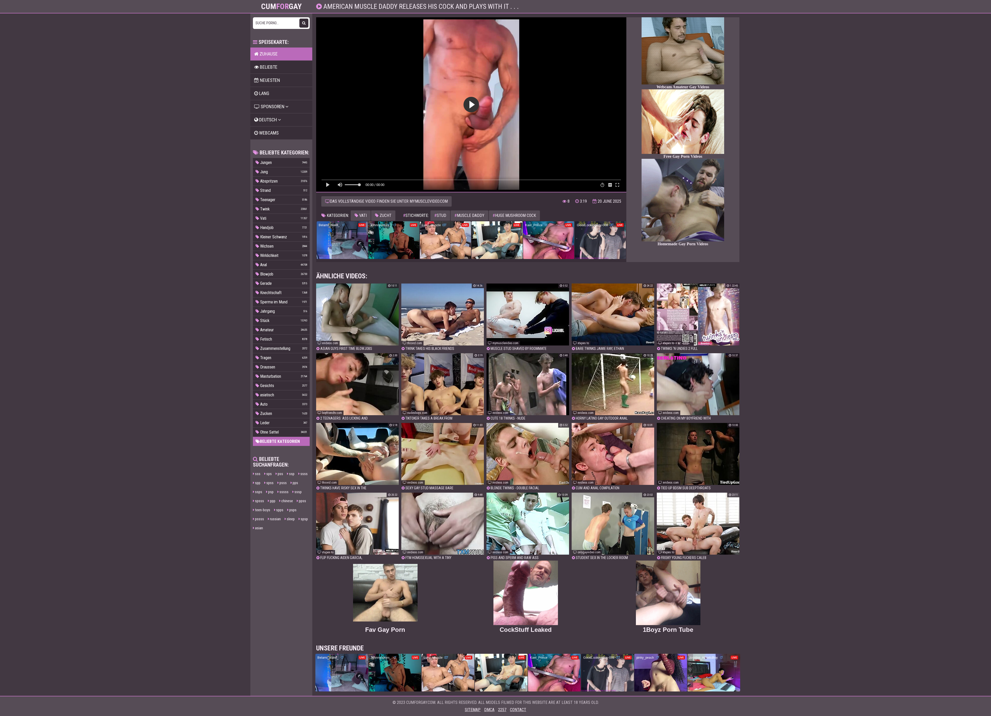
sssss (284, 492)
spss (270, 483)
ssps (258, 492)
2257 (502, 709)
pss (280, 473)
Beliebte (268, 67)
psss (283, 483)
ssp (291, 473)
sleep (290, 519)
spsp (304, 519)
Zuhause (268, 54)
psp (270, 492)
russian (275, 519)
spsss (259, 501)
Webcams (268, 133)
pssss (259, 519)
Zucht (385, 215)
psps (293, 510)
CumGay (281, 6)
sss (257, 473)
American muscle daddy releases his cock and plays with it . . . (420, 6)
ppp (272, 501)
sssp (298, 492)
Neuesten (269, 80)
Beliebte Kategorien (280, 441)
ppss (302, 501)
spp (257, 483)
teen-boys (262, 510)
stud (440, 215)
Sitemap (473, 709)
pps (295, 483)
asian (258, 528)
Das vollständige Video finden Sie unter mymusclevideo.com (389, 201)
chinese (287, 501)
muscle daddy (469, 215)
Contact (518, 709)
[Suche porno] (303, 23)
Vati (362, 215)
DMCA (489, 709)
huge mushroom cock (514, 215)
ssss (304, 473)
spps (279, 510)
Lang (263, 93)
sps (269, 473)
